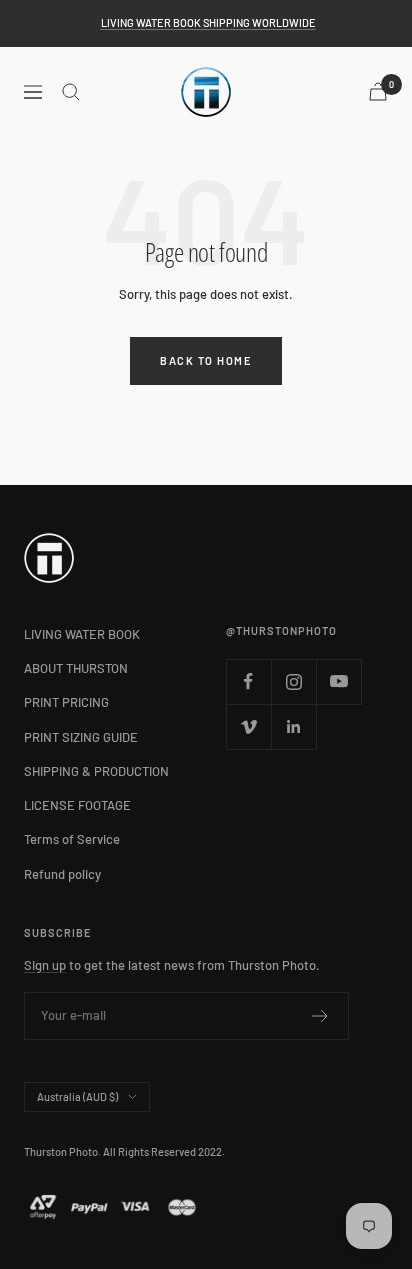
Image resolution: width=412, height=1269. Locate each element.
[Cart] (378, 91)
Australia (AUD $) (77, 1096)
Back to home (206, 360)
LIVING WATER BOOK (82, 634)
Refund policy (62, 874)
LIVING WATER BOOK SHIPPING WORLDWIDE (208, 22)
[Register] (320, 1016)
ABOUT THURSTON (76, 668)
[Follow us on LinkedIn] (293, 726)
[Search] (71, 92)
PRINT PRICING (66, 702)
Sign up (45, 965)
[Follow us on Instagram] (293, 681)
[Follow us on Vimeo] (248, 726)
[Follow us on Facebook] (248, 681)
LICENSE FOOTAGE (77, 805)
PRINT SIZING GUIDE (81, 737)
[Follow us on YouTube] (338, 681)
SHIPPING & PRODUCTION (96, 771)
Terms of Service (72, 839)
